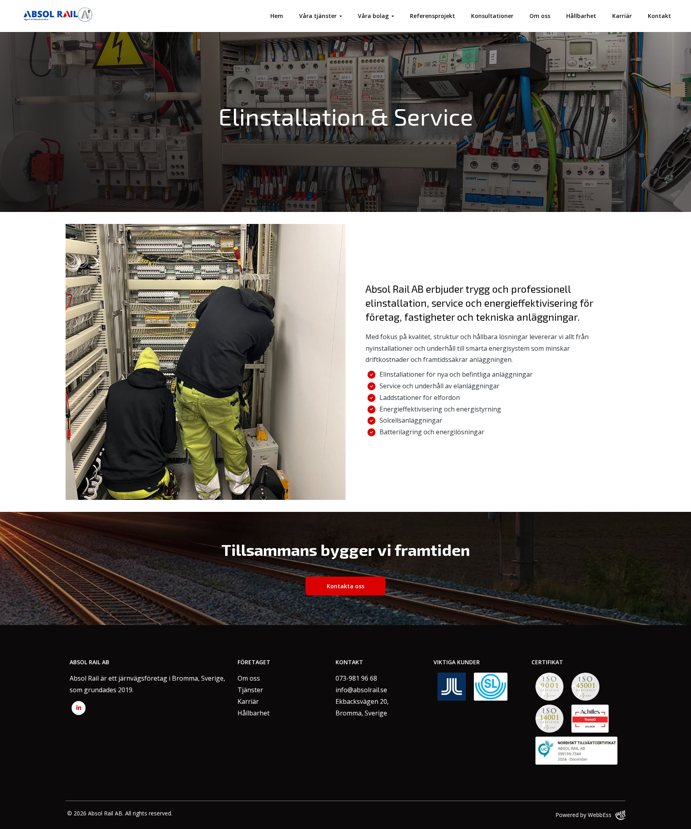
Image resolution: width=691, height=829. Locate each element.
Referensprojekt (432, 16)
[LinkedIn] (79, 708)
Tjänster (250, 689)
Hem (276, 16)
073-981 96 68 (356, 678)
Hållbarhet (581, 16)
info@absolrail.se (361, 689)
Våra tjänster (318, 16)
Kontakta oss (345, 586)
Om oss (539, 16)
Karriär (622, 16)
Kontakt (659, 16)
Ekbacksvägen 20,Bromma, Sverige (362, 707)
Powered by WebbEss (583, 815)
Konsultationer (492, 16)
